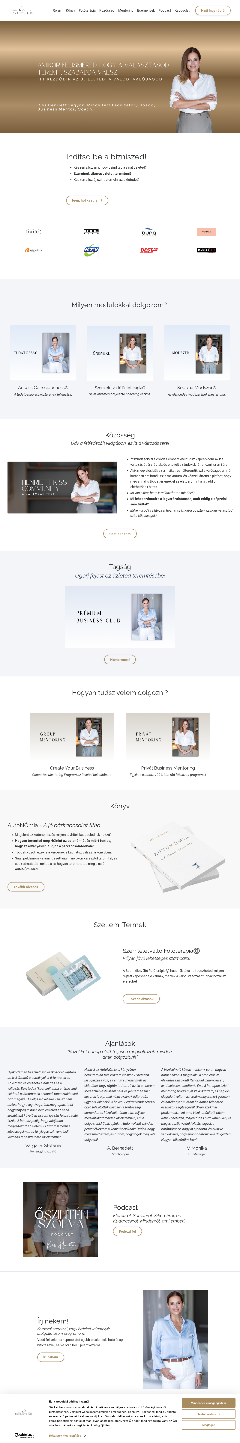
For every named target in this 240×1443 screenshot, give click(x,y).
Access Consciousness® (43, 387)
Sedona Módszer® (196, 387)
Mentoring (126, 10)
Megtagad (208, 1425)
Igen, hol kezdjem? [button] (87, 200)
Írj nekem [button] (50, 1357)
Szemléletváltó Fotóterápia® (120, 388)
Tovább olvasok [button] (26, 887)
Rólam (57, 10)
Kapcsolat (182, 10)
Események (146, 10)
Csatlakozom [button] (120, 534)
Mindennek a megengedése (208, 1403)
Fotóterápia (87, 10)
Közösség (107, 10)
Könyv (70, 10)
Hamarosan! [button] (120, 660)
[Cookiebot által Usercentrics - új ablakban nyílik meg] (24, 1436)
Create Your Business (72, 768)
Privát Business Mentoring (168, 768)
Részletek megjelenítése (65, 1435)
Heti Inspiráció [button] (213, 11)
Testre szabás (207, 1413)
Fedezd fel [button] (127, 1231)
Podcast (165, 10)
